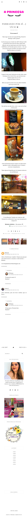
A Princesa (10, 273)
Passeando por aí (16, 233)
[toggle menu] (2, 2)
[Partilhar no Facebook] (13, 231)
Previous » (23, 347)
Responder (4, 266)
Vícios (23, 233)
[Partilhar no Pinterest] (15, 231)
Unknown (7, 252)
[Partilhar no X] (11, 231)
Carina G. (7, 288)
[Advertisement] (14, 478)
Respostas (9, 270)
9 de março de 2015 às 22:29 (15, 274)
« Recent (4, 347)
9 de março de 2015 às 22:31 (15, 305)
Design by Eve (18, 514)
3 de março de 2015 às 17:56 (12, 254)
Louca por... (7, 233)
